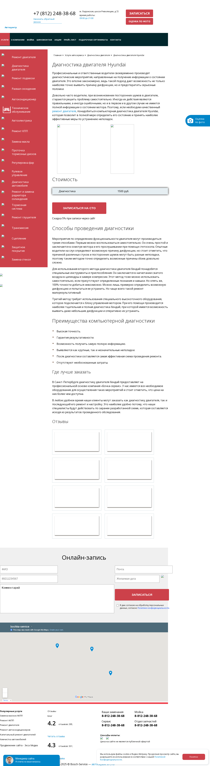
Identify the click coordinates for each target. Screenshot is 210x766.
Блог (50, 715)
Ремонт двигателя (9, 725)
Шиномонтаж (44, 40)
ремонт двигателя (64, 111)
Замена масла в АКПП (11, 715)
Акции (57, 40)
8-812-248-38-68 (113, 716)
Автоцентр (11, 27)
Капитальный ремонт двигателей (18, 734)
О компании (17, 40)
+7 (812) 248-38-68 (54, 13)
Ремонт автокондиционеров (15, 729)
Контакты (115, 40)
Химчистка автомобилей (13, 739)
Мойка (30, 40)
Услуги (5, 40)
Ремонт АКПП (7, 720)
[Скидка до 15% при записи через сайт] (23, 285)
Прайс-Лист (70, 40)
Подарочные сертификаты (93, 40)
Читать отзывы (56, 736)
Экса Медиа (31, 745)
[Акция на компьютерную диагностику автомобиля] (23, 275)
